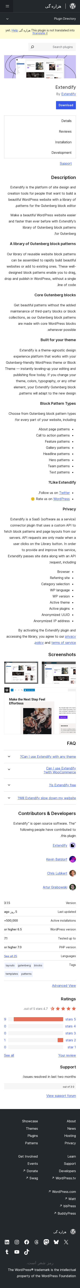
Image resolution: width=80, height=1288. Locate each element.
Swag (31, 1178)
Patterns (31, 1143)
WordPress (61, 499)
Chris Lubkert (57, 873)
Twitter (64, 493)
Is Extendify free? (62, 785)
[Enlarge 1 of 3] (70, 667)
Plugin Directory (65, 18)
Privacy (70, 1143)
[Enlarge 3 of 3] (70, 693)
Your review (67, 1055)
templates (12, 973)
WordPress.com (62, 1192)
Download (66, 105)
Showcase (30, 1121)
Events (32, 1163)
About (71, 1121)
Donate (30, 1171)
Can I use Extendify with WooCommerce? (60, 770)
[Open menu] (6, 6)
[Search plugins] (32, 47)
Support (66, 163)
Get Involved (28, 1156)
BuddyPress (65, 1213)
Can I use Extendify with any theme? (48, 757)
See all (9, 1055)
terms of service (63, 643)
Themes (32, 1128)
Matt (70, 1199)
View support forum (61, 1096)
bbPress (67, 1206)
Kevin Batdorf (56, 859)
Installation (63, 142)
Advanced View (64, 986)
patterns (26, 973)
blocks (38, 965)
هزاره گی (59, 1232)
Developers (67, 1171)
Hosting (70, 1136)
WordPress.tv (63, 1178)
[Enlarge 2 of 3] (33, 667)
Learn (71, 1156)
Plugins (32, 1136)
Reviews (65, 131)
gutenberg (24, 965)
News (71, 1128)
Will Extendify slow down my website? (47, 798)
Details (66, 121)
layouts (10, 965)
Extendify (68, 94)
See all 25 (10, 956)
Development (61, 152)
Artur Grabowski (55, 887)
